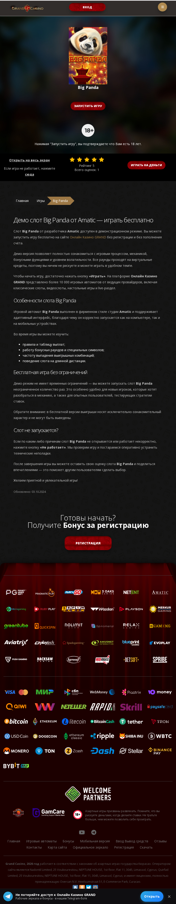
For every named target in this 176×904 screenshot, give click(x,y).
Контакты (34, 847)
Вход (87, 7)
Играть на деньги (146, 165)
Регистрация (88, 543)
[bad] (72, 159)
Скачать (146, 847)
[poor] (79, 159)
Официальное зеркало (90, 847)
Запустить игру (88, 106)
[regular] (86, 159)
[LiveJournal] (102, 887)
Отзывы (160, 841)
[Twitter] (88, 887)
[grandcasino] (93, 832)
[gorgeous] (101, 159)
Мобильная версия (95, 841)
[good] (94, 159)
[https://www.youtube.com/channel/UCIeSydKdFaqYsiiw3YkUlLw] (82, 832)
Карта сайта (57, 847)
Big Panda (60, 200)
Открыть (152, 896)
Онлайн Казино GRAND (88, 237)
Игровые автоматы (41, 841)
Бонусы (68, 841)
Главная (22, 200)
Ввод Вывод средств (132, 841)
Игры (41, 200)
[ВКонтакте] (75, 887)
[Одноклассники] (82, 887)
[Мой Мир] (95, 887)
